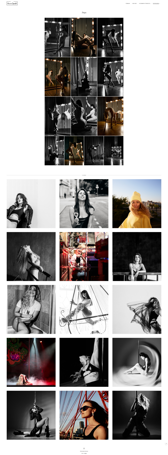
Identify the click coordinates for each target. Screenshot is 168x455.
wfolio (85, 453)
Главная (128, 3)
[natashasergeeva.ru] (12, 3)
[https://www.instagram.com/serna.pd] (84, 448)
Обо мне (134, 3)
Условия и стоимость (144, 3)
